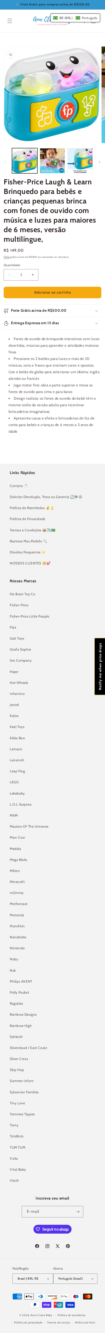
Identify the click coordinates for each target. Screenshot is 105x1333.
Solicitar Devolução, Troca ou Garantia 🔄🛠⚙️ (46, 497)
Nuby (14, 959)
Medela (15, 848)
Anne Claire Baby (41, 1315)
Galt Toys (17, 638)
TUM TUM (17, 1147)
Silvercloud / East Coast (28, 1048)
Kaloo (14, 716)
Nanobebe (18, 937)
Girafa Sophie (20, 649)
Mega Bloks (18, 859)
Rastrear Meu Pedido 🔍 (28, 541)
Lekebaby (17, 793)
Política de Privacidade (27, 519)
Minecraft (17, 882)
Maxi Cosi (17, 837)
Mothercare (19, 904)
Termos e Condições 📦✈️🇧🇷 (32, 530)
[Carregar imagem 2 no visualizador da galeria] (52, 161)
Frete (7, 257)
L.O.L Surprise (21, 804)
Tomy (14, 1125)
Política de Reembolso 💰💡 (32, 508)
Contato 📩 (19, 486)
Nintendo (17, 948)
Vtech (14, 1180)
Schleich (16, 1037)
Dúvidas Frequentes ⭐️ (28, 552)
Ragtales (16, 1003)
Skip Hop (17, 1070)
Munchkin (17, 926)
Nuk (13, 970)
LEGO (14, 782)
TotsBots (17, 1136)
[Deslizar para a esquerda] (5, 162)
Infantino (17, 693)
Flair (13, 627)
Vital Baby (18, 1169)
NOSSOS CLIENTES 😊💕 (30, 563)
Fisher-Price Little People (29, 616)
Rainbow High (21, 1026)
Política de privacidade (28, 1322)
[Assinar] (77, 1211)
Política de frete (85, 1322)
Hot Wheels (19, 682)
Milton (15, 871)
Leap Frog (17, 771)
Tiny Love (17, 1103)
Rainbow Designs (23, 1014)
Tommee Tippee (22, 1114)
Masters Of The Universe (29, 826)
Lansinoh (17, 760)
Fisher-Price (19, 605)
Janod (14, 704)
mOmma (17, 893)
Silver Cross (19, 1059)
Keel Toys (17, 727)
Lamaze (16, 749)
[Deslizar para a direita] (99, 162)
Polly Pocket (19, 992)
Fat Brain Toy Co (22, 594)
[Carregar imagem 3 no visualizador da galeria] (80, 161)
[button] (9, 20)
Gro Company (21, 660)
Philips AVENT (21, 981)
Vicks (14, 1158)
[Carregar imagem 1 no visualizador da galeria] (24, 161)
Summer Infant (22, 1081)
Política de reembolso (72, 1315)
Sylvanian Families (24, 1092)
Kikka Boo (17, 738)
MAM (14, 815)
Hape (14, 671)
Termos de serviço (58, 1322)
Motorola (17, 915)
